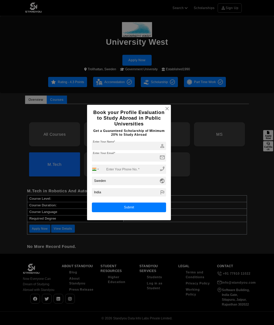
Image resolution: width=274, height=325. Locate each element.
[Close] (167, 108)
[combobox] (95, 169)
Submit (129, 207)
